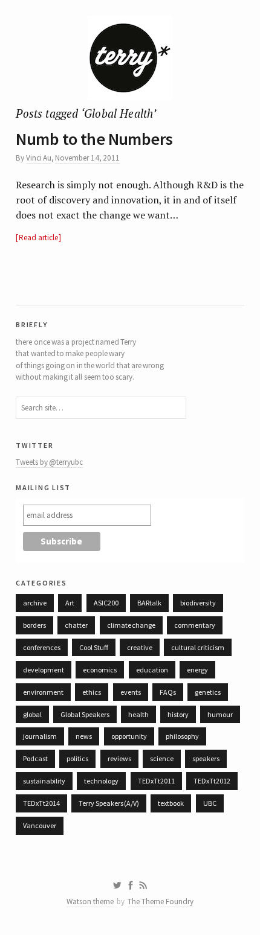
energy (197, 669)
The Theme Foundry (160, 901)
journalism (40, 736)
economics (100, 669)
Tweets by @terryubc (49, 462)
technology (101, 780)
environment (43, 692)
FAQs (168, 692)
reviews (119, 758)
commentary (194, 625)
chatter (76, 625)
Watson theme (90, 901)
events (130, 692)
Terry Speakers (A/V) (109, 803)
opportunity (129, 736)
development (43, 669)
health (138, 714)
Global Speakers (84, 714)
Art (69, 602)
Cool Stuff (93, 647)
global (32, 714)
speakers (205, 758)
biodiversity (198, 602)
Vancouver (39, 825)
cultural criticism (197, 647)
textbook (171, 803)
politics (77, 758)
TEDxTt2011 (156, 780)
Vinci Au (38, 158)
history (178, 714)
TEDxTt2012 (211, 780)
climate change (131, 625)
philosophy (182, 736)
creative (139, 647)
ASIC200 (106, 602)
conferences (41, 647)
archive (35, 602)
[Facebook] (130, 885)
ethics (91, 692)
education (152, 669)
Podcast (35, 758)
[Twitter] (117, 885)
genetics (208, 692)
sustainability (44, 780)
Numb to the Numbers (94, 139)
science (162, 758)
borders (34, 625)
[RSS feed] (143, 885)
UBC (209, 803)
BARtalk (149, 602)
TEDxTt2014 (41, 803)
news (84, 736)
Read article (38, 237)
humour (220, 714)
